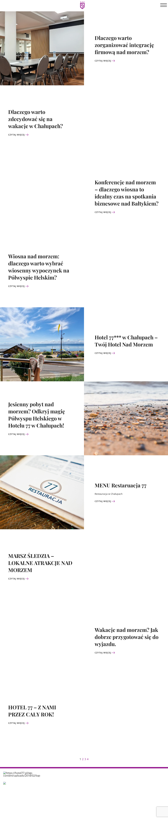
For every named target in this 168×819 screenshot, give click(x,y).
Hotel (48, 780)
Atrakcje (50, 787)
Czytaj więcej (103, 60)
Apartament (79, 796)
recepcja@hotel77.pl (111, 802)
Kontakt (50, 807)
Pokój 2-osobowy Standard (82, 783)
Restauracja (52, 794)
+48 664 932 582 (109, 798)
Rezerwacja (52, 800)
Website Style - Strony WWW (152, 813)
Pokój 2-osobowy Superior (82, 790)
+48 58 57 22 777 (109, 794)
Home (48, 773)
